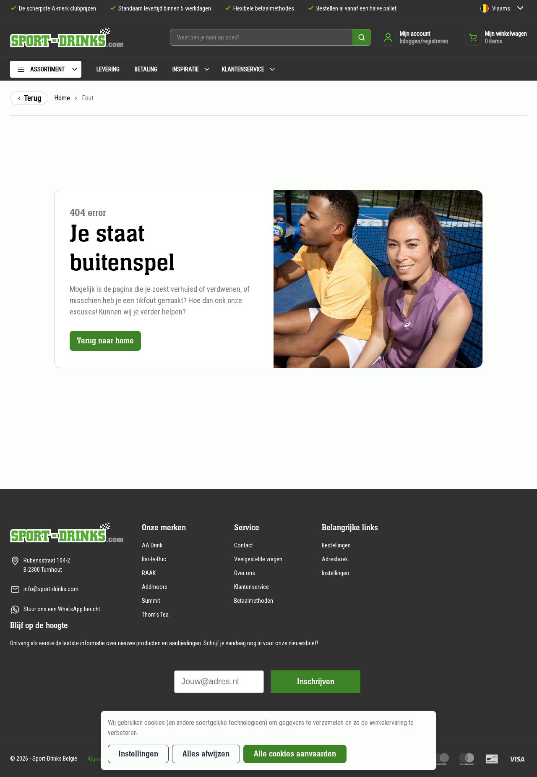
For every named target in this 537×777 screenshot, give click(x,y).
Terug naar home (105, 340)
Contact (243, 545)
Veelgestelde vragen (258, 559)
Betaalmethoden (253, 600)
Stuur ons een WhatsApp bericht (61, 609)
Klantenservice (251, 586)
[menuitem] (45, 71)
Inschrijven (315, 681)
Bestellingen (336, 545)
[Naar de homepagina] (66, 37)
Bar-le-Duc (154, 559)
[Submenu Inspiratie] (207, 69)
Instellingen (335, 573)
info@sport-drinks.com (50, 589)
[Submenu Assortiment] (74, 69)
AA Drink (152, 545)
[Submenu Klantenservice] (272, 69)
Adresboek (335, 559)
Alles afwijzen (205, 753)
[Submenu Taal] (520, 8)
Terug (32, 98)
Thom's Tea (155, 614)
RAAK (149, 573)
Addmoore (154, 586)
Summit (151, 600)
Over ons (244, 573)
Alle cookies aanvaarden (295, 753)
